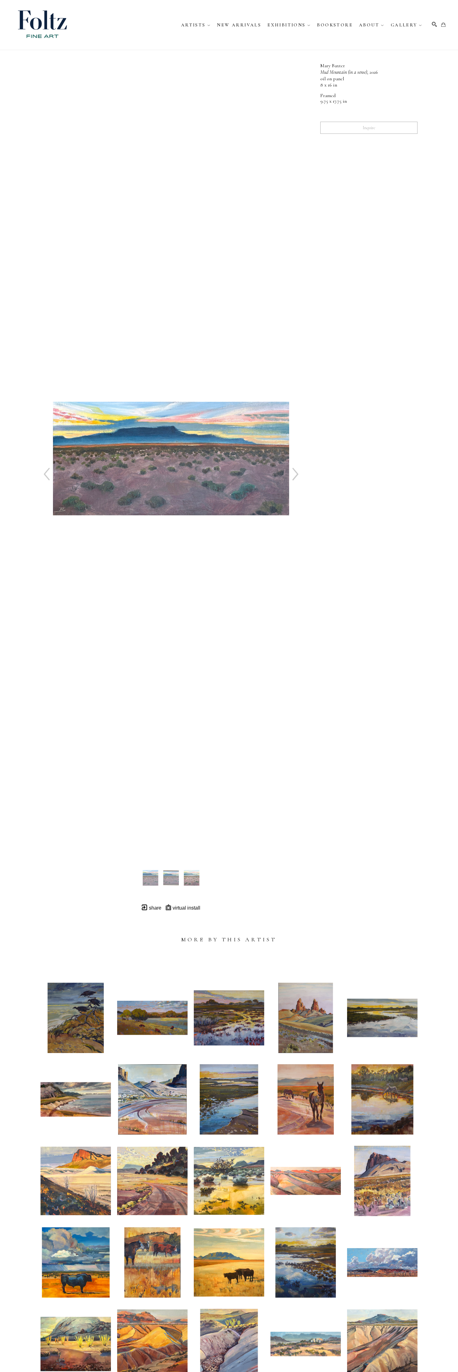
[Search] (434, 24)
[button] (196, 25)
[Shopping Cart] (443, 24)
